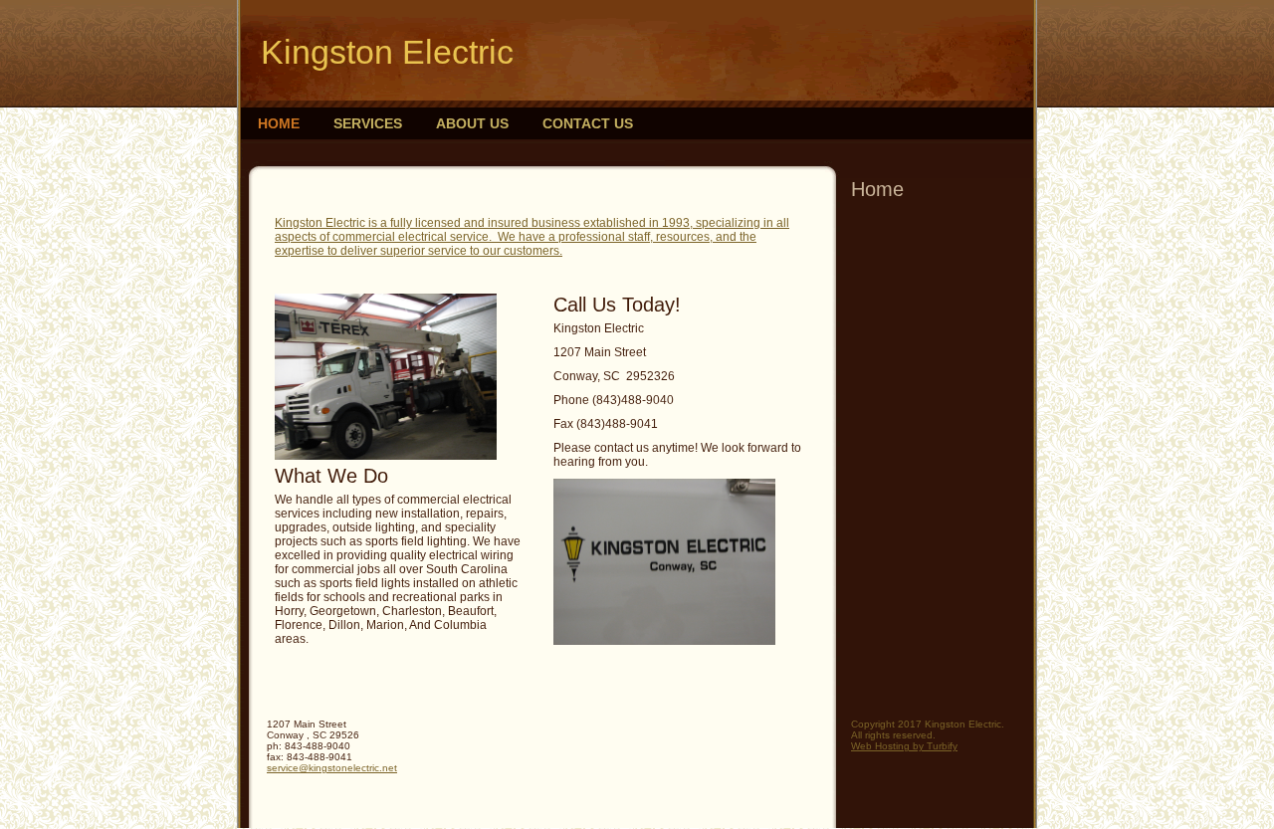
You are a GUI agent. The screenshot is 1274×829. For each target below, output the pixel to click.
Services (367, 123)
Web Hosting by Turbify (904, 745)
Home (279, 123)
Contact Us (587, 123)
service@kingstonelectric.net (332, 767)
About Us (472, 123)
